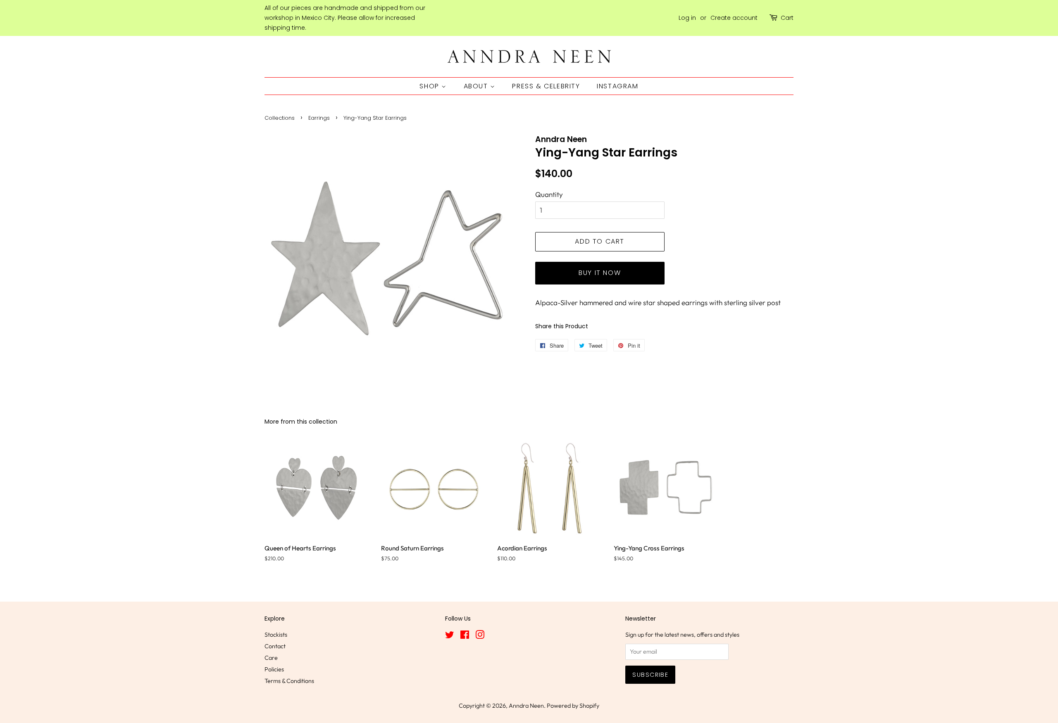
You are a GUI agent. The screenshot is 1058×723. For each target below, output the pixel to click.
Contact (275, 646)
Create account (734, 18)
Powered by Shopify (573, 705)
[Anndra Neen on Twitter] (449, 636)
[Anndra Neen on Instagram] (479, 636)
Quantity (549, 194)
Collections (279, 117)
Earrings (319, 117)
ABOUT (477, 86)
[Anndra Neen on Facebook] (464, 636)
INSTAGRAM (617, 86)
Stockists (275, 634)
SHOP (430, 86)
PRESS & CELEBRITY (546, 86)
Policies (274, 669)
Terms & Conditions (289, 681)
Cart (787, 18)
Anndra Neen (526, 705)
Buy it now (600, 272)
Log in (687, 18)
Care (271, 657)
